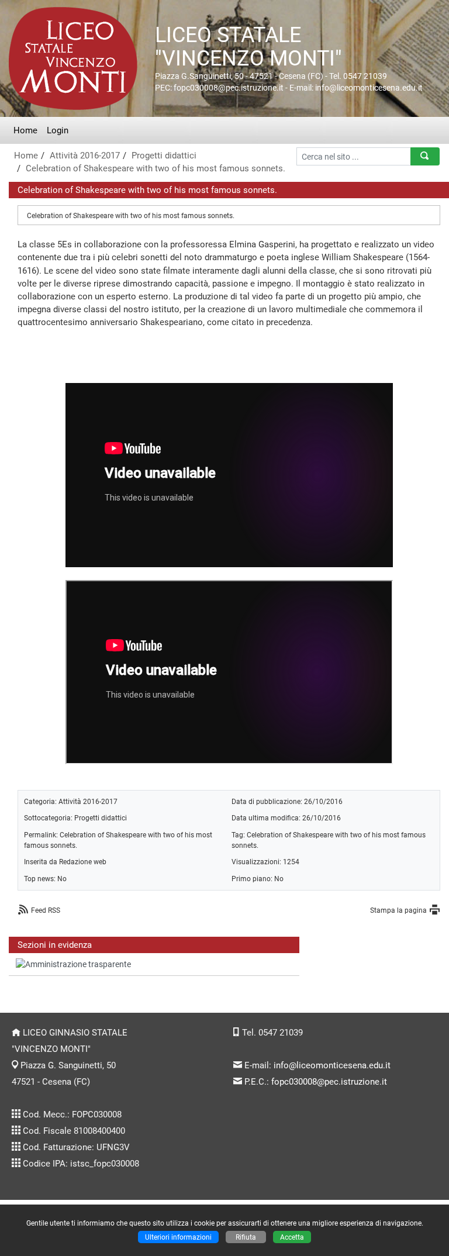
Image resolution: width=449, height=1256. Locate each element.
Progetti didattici (164, 155)
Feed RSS (45, 910)
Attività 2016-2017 (85, 155)
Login (57, 130)
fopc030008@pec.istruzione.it (329, 1081)
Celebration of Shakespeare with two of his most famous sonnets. (155, 168)
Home (25, 130)
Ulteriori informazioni (178, 1237)
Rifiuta (246, 1237)
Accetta (292, 1237)
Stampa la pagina (398, 910)
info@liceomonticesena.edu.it (332, 1065)
